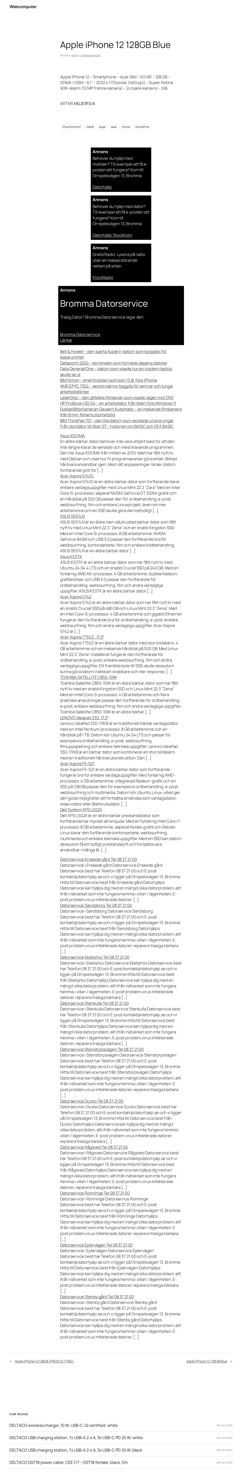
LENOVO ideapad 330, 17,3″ (84, 718)
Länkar (66, 340)
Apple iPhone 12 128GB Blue (206, 1361)
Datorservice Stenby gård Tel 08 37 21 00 (97, 1297)
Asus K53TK (71, 556)
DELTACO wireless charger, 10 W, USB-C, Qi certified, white (63, 1425)
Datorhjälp (102, 187)
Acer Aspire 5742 (75, 597)
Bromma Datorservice (80, 334)
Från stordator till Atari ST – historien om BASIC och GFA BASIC (117, 426)
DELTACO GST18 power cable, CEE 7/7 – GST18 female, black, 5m (68, 1462)
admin (75, 55)
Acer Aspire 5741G (76, 476)
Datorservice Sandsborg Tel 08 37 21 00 (96, 905)
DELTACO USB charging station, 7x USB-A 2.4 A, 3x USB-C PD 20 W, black (75, 1450)
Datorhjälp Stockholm (112, 235)
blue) (114, 127)
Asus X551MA (72, 436)
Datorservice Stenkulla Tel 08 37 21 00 (94, 1003)
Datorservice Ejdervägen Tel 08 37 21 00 (96, 1245)
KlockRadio (103, 277)
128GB (90, 127)
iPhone (126, 127)
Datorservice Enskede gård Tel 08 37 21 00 (98, 859)
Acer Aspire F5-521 (77, 763)
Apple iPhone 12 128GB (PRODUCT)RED (44, 1361)
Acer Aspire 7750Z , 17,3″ (82, 637)
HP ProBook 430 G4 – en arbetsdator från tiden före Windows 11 (118, 403)
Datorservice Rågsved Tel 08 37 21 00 (94, 1147)
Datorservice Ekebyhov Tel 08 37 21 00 (94, 957)
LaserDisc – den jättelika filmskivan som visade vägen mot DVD (117, 397)
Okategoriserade (91, 55)
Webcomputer (23, 6)
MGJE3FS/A (142, 127)
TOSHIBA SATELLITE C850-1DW (88, 677)
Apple (102, 127)
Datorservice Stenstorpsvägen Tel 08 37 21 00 (102, 1049)
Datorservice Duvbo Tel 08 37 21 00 (92, 1101)
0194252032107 (71, 127)
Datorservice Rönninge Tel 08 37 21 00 (95, 1193)
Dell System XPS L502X (81, 809)
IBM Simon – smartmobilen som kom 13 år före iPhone (108, 380)
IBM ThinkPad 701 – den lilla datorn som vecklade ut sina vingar (117, 420)
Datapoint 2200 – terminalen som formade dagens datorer (114, 363)
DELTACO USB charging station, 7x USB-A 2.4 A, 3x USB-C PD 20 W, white (76, 1437)
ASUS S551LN (72, 516)
